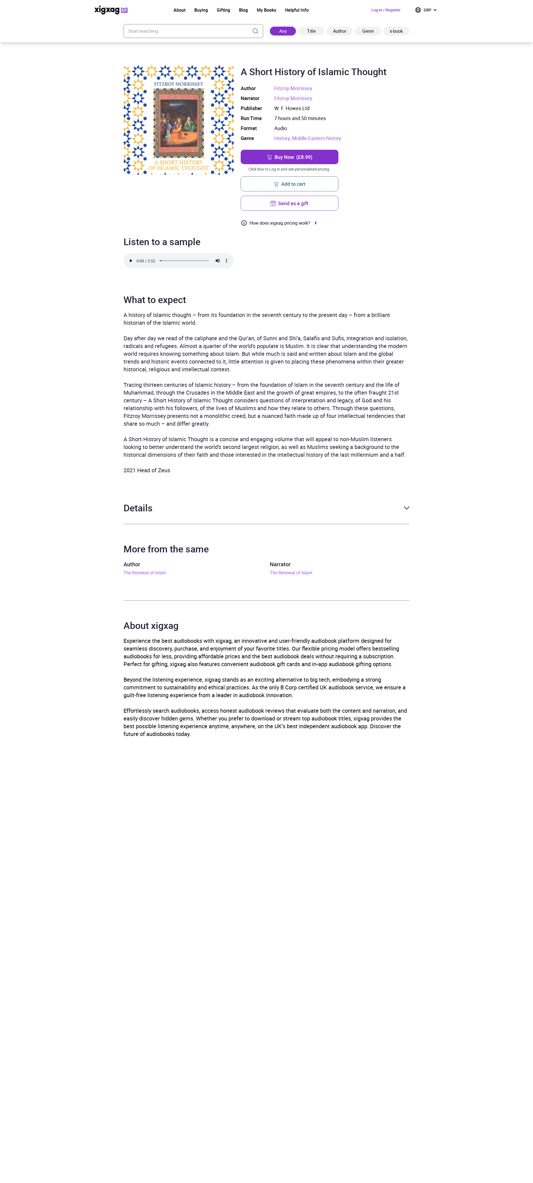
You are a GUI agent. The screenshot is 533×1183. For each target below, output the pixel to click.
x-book (396, 31)
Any (283, 31)
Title (311, 31)
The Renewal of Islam (145, 573)
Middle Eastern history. (317, 138)
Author (339, 31)
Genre (368, 31)
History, (283, 138)
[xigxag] (111, 10)
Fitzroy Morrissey (293, 88)
